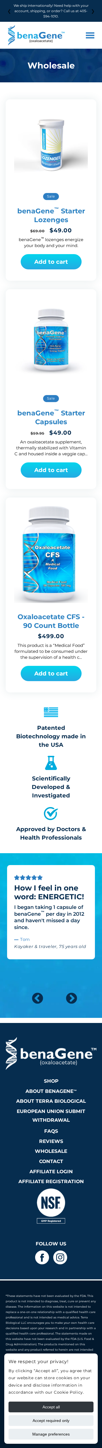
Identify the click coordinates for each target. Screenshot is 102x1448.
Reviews (51, 1141)
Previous (34, 995)
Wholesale (51, 1151)
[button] (90, 35)
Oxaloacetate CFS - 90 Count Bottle (51, 621)
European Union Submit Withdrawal (51, 1115)
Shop (51, 1081)
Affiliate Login (51, 1171)
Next (68, 995)
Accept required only (51, 1420)
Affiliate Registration (51, 1181)
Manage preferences (51, 1434)
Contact (51, 1161)
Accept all (51, 1407)
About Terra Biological (51, 1101)
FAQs (51, 1131)
